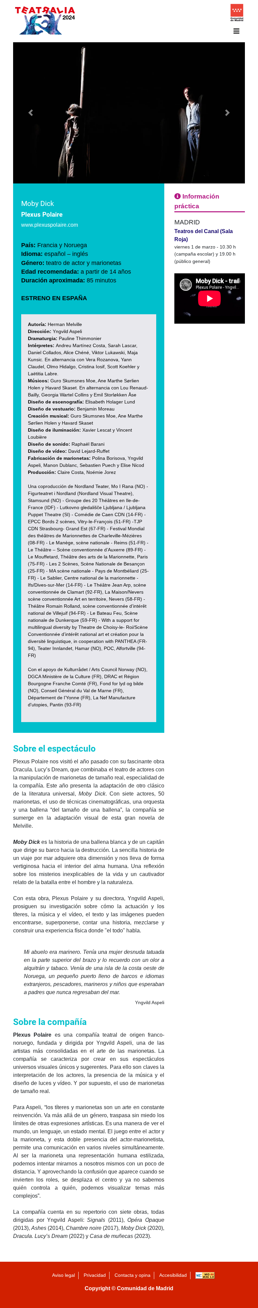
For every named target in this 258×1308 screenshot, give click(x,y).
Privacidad (95, 1275)
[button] (30, 112)
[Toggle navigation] (236, 31)
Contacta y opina (132, 1275)
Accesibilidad (173, 1275)
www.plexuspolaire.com (49, 225)
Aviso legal (63, 1275)
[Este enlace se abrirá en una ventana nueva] (236, 14)
